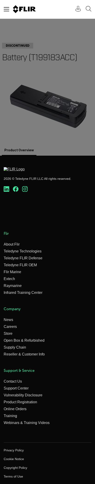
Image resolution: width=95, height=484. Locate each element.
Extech (9, 279)
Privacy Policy (14, 450)
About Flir (12, 244)
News (8, 320)
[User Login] (75, 9)
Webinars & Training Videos (27, 423)
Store (8, 333)
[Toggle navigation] (6, 9)
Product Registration (20, 402)
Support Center (16, 388)
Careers (10, 327)
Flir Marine (12, 272)
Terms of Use (13, 476)
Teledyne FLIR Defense (23, 258)
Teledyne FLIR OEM (20, 265)
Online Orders (15, 409)
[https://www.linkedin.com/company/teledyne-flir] (6, 189)
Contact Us (13, 381)
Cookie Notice (14, 459)
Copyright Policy (15, 468)
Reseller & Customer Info (24, 354)
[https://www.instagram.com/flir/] (25, 189)
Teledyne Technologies (23, 251)
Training (10, 416)
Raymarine (13, 286)
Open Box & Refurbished (24, 340)
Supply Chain (15, 347)
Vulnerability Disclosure (23, 395)
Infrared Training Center (23, 293)
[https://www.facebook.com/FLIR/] (15, 189)
